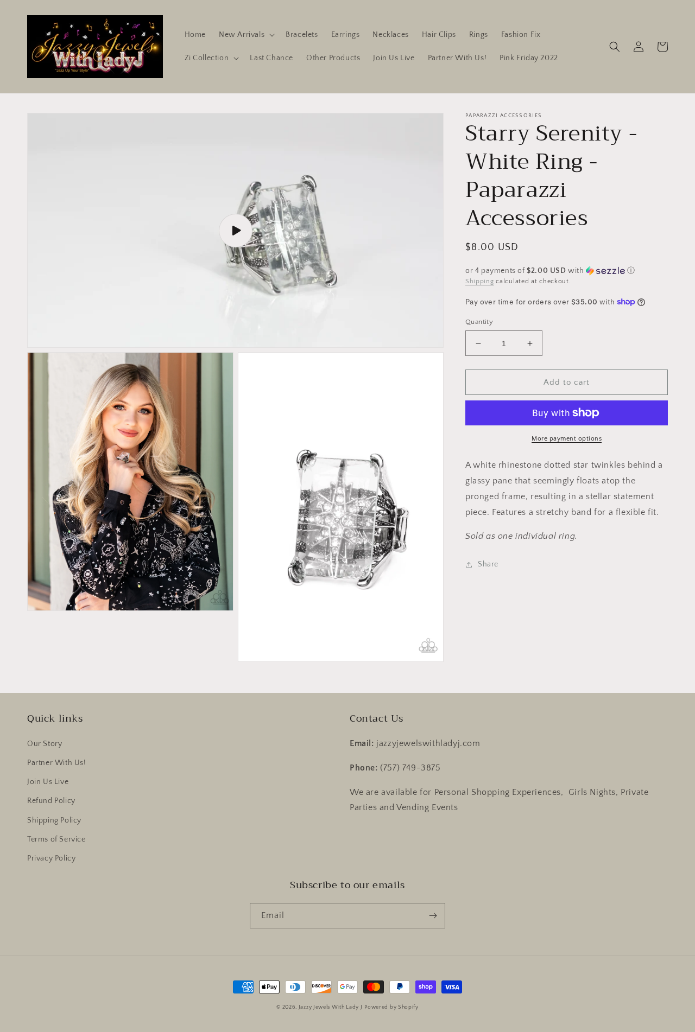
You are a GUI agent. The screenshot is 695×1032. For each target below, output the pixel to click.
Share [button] (488, 564)
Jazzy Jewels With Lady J (331, 1007)
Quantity (479, 322)
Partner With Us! (56, 763)
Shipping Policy (54, 820)
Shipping (479, 281)
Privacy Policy (51, 858)
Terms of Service (56, 839)
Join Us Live (47, 782)
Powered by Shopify (391, 1007)
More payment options (567, 438)
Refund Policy (51, 801)
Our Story (44, 744)
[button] (245, 34)
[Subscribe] (433, 915)
